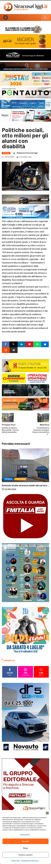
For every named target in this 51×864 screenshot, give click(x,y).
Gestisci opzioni (25, 855)
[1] (25, 793)
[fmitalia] (25, 104)
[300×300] (25, 630)
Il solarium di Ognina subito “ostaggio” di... (23, 485)
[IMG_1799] (25, 378)
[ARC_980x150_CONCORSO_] (25, 29)
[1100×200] (25, 66)
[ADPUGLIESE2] (25, 403)
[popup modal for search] (45, 17)
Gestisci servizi (25, 834)
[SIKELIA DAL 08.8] (25, 115)
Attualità (9, 479)
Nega (25, 848)
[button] (47, 813)
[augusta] (25, 79)
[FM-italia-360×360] (25, 516)
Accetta (25, 841)
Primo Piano (21, 479)
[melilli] (25, 572)
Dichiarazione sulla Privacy (30, 860)
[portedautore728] (25, 365)
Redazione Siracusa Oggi (27, 153)
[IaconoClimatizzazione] (25, 211)
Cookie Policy (15, 860)
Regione (6, 153)
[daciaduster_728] (25, 199)
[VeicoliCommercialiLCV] (25, 54)
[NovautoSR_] (25, 718)
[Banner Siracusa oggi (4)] (25, 92)
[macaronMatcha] (25, 40)
